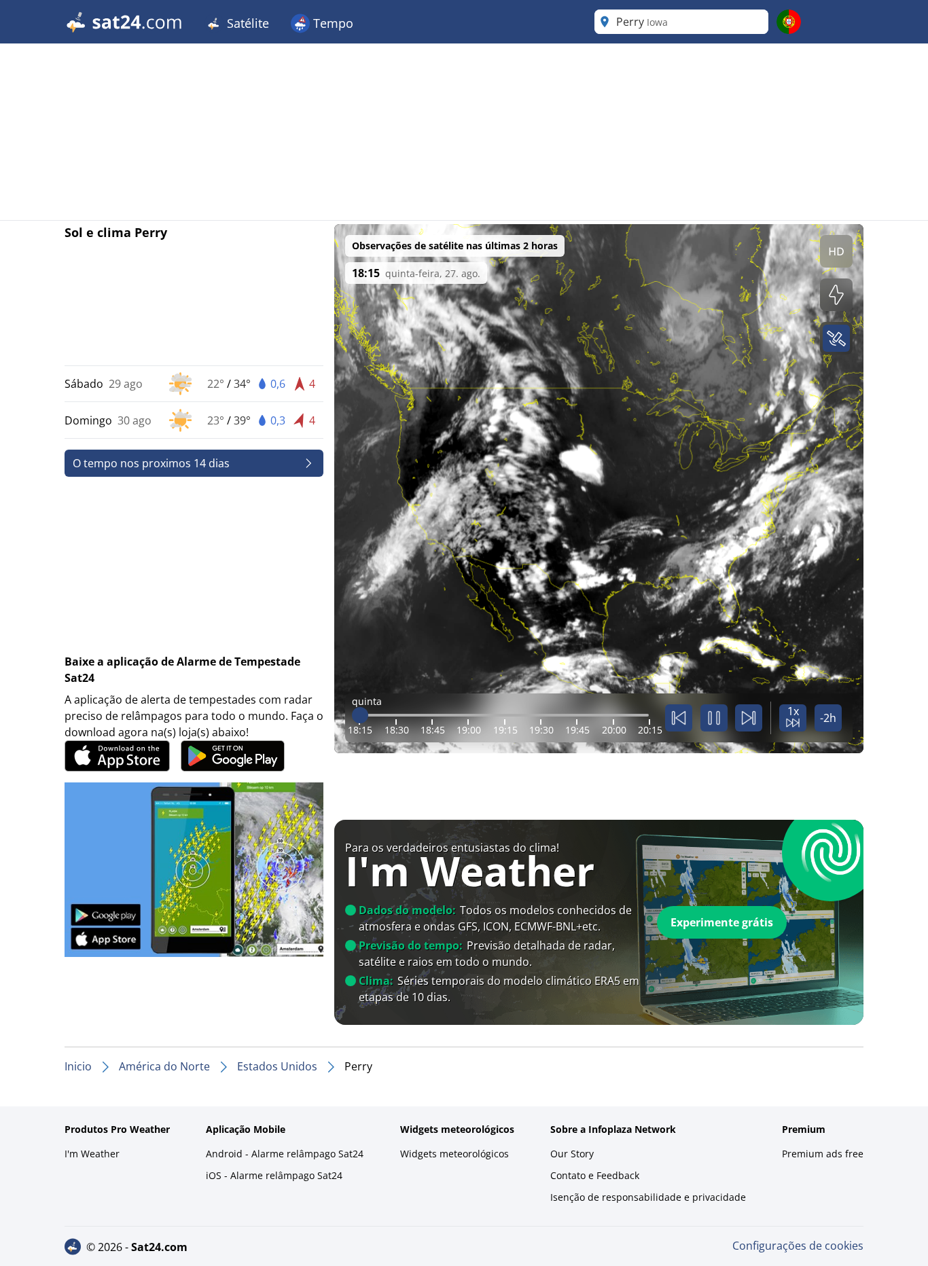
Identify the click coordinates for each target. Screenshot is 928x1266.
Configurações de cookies (797, 1245)
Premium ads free (822, 1153)
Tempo (331, 23)
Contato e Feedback (594, 1175)
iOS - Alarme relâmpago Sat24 (274, 1175)
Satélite (246, 23)
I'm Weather (92, 1153)
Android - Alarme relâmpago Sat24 (284, 1153)
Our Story (572, 1153)
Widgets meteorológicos (454, 1153)
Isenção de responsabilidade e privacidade (648, 1197)
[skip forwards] (748, 717)
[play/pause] (714, 717)
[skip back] (678, 717)
